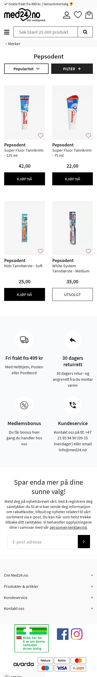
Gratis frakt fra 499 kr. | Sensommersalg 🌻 (40, 4)
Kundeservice (15, 597)
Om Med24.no (16, 575)
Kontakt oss (14, 608)
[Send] (84, 541)
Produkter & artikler (21, 586)
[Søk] (85, 31)
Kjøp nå (24, 178)
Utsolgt (72, 294)
